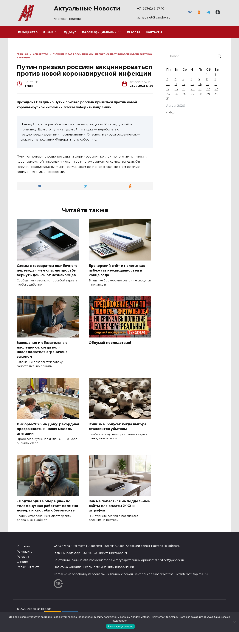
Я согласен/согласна (120, 626)
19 (183, 89)
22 (208, 89)
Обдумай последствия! (110, 343)
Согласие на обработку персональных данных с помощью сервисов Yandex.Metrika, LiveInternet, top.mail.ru (131, 574)
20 (193, 89)
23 (216, 89)
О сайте (22, 561)
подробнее (85, 616)
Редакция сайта (28, 567)
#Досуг (69, 32)
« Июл (170, 112)
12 (183, 84)
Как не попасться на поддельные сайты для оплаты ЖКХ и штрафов (119, 505)
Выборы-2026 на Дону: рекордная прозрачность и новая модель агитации (48, 428)
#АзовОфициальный (99, 32)
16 (216, 84)
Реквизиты (24, 551)
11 (176, 84)
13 (192, 84)
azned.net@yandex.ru (154, 17)
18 (176, 89)
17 (167, 89)
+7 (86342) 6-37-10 (150, 8)
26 (184, 94)
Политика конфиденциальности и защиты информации (94, 567)
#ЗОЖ (48, 32)
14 (199, 84)
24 (168, 94)
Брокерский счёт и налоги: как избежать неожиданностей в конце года (117, 270)
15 (207, 84)
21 (199, 89)
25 (176, 94)
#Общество (28, 32)
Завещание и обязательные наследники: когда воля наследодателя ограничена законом (42, 349)
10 (168, 84)
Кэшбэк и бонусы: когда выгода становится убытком (117, 426)
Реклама (23, 556)
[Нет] (234, 622)
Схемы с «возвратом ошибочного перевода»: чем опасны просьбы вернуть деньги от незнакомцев (47, 270)
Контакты (154, 32)
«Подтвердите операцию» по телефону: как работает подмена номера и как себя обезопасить (47, 505)
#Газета (133, 32)
